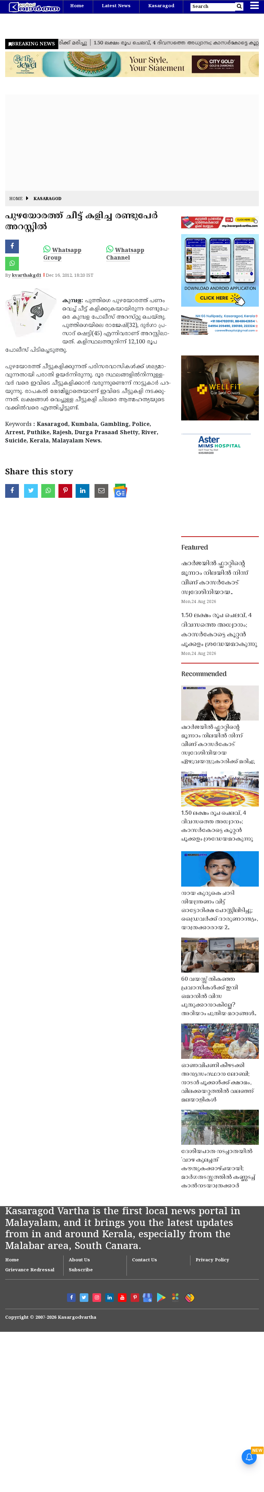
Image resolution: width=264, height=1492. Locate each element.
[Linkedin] (109, 1297)
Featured (194, 547)
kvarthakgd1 (26, 275)
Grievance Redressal (29, 1270)
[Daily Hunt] (174, 1296)
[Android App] (159, 1296)
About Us (79, 1260)
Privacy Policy (212, 1260)
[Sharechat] (188, 1296)
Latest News (116, 6)
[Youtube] (122, 1297)
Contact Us (144, 1260)
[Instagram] (96, 1297)
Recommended (204, 674)
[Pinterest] (135, 1297)
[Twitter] (84, 1297)
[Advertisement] (132, 143)
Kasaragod (161, 6)
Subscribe (81, 1270)
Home (77, 6)
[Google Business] (145, 1296)
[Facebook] (71, 1297)
